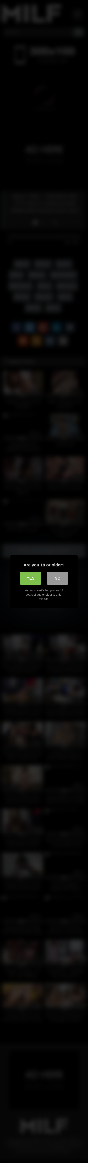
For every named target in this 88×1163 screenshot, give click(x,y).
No (57, 578)
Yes (30, 578)
